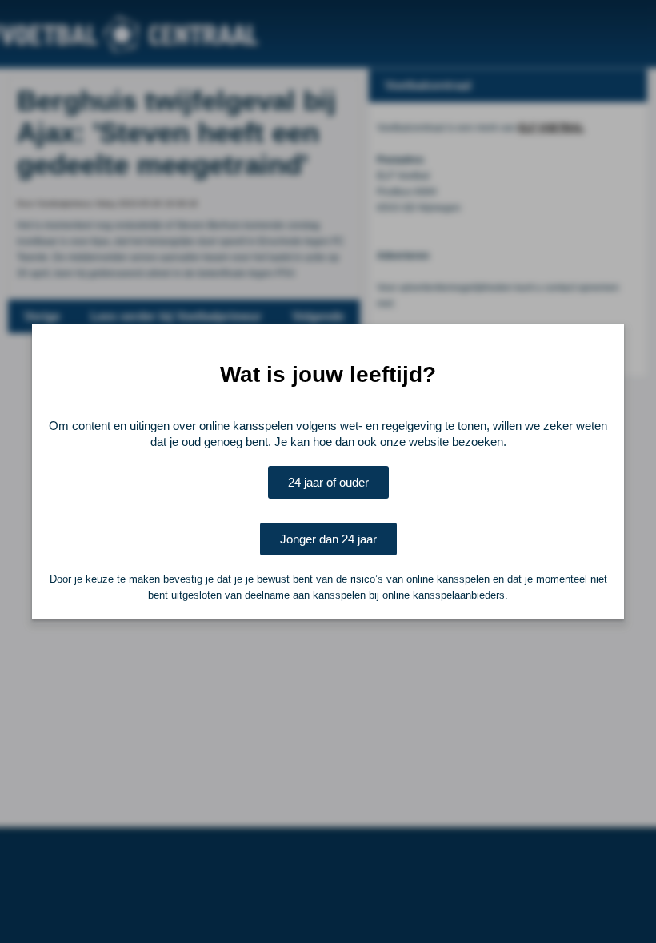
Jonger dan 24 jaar (328, 539)
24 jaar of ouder (328, 482)
